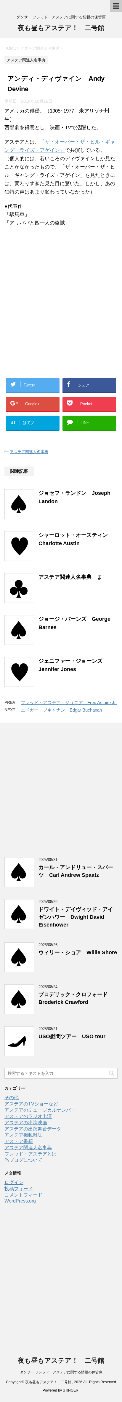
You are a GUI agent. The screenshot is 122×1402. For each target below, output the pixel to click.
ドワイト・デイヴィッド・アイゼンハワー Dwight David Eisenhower (75, 917)
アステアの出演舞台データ (32, 1128)
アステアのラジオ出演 (28, 1116)
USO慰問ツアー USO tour (71, 1036)
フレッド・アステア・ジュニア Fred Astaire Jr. (69, 702)
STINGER (70, 1390)
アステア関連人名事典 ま (70, 577)
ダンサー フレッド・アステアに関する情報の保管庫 (61, 1372)
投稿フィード (18, 1188)
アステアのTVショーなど (31, 1103)
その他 (11, 1097)
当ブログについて (23, 1160)
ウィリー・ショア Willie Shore (77, 952)
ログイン (13, 1182)
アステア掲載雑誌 (23, 1135)
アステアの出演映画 (25, 1122)
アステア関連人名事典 (29, 452)
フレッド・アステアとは (30, 1153)
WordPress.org (20, 1200)
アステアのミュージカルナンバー (40, 1110)
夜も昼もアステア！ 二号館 (61, 28)
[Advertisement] (61, 309)
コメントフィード (23, 1194)
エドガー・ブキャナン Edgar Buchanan (61, 709)
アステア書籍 (18, 1141)
